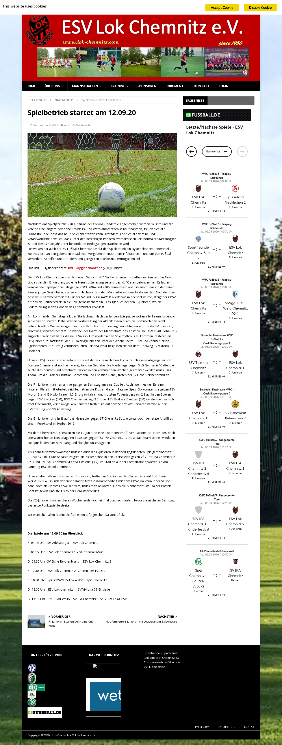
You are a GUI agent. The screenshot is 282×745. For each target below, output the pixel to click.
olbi (66, 125)
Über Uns (52, 86)
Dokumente (175, 86)
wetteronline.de (108, 714)
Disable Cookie (260, 7)
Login (223, 86)
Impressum (202, 726)
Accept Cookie (222, 7)
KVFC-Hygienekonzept (85, 268)
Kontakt (202, 86)
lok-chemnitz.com (86, 735)
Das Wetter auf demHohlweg (103, 673)
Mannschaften (85, 86)
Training (117, 86)
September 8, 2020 (45, 125)
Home (31, 86)
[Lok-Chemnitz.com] (141, 79)
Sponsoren (146, 86)
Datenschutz (226, 726)
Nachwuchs (83, 125)
